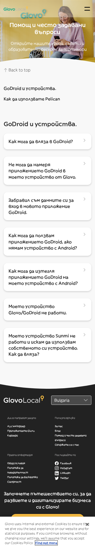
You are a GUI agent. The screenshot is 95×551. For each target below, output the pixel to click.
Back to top (19, 69)
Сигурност (14, 481)
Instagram (66, 468)
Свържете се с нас (67, 444)
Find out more (46, 543)
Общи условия (16, 463)
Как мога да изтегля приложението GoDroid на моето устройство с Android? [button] (43, 277)
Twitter (64, 478)
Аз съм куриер (16, 426)
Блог (58, 430)
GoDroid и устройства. (30, 88)
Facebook (66, 463)
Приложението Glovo (21, 430)
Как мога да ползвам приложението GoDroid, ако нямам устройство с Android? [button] (43, 241)
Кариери (12, 435)
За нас (59, 426)
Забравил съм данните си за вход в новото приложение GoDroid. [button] (41, 206)
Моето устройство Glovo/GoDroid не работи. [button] (38, 309)
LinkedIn (65, 473)
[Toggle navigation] (87, 8)
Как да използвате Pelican (32, 99)
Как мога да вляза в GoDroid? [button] (41, 141)
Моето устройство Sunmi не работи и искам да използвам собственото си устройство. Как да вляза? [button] (43, 345)
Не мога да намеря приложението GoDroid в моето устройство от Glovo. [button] (42, 171)
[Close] (87, 524)
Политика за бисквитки (22, 477)
